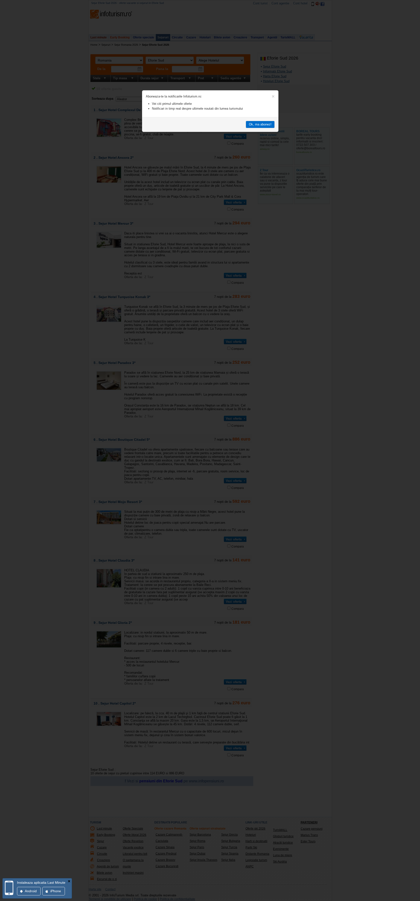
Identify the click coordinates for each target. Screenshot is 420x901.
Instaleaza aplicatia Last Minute (41, 882)
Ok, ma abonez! (260, 124)
